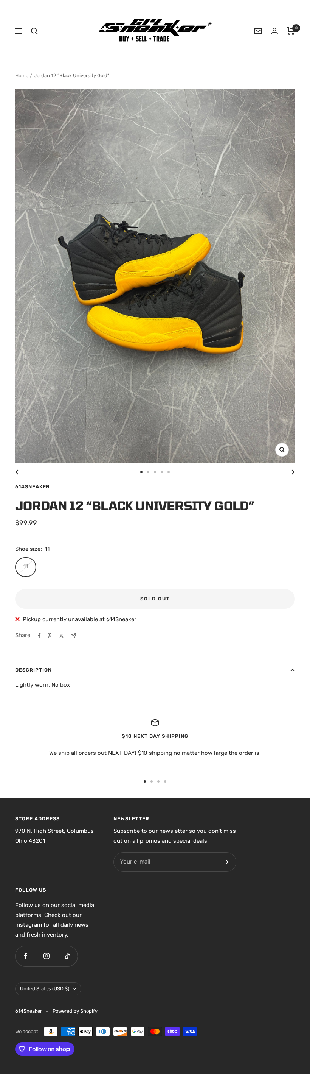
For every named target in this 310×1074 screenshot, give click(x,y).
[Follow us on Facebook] (25, 956)
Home (21, 75)
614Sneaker (32, 486)
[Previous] (18, 472)
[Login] (274, 31)
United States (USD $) (44, 988)
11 (25, 566)
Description (33, 670)
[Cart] (291, 31)
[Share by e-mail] (73, 635)
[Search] (34, 31)
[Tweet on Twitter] (61, 635)
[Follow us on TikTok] (67, 956)
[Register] (225, 862)
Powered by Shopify (75, 1011)
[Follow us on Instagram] (46, 956)
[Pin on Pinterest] (49, 635)
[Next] (291, 472)
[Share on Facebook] (39, 635)
